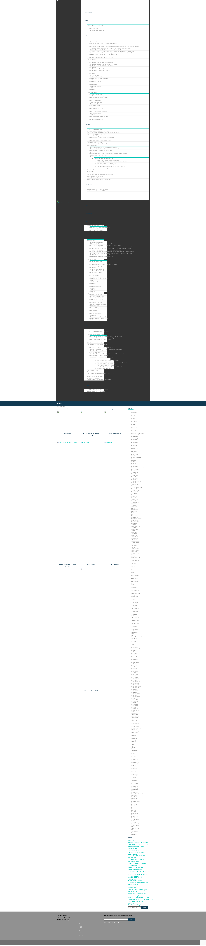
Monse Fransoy (135, 725)
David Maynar (134, 517)
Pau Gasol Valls (135, 758)
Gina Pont (133, 563)
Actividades (87, 124)
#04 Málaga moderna (95, 86)
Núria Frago (134, 740)
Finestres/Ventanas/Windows (135, 869)
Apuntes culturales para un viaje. (95, 25)
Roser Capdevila (135, 797)
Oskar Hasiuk (134, 750)
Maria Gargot (134, 666)
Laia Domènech (135, 623)
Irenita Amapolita (135, 590)
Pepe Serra (134, 768)
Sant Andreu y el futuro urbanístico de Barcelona (102, 156)
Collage (139, 855)
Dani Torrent (134, 512)
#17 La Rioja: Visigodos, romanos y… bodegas (101, 65)
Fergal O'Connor (135, 548)
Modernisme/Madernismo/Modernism (136, 886)
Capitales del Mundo (92, 92)
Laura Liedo (134, 628)
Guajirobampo (134, 571)
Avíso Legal (118, 922)
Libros (86, 20)
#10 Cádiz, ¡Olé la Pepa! (96, 76)
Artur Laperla (134, 451)
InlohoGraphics (134, 589)
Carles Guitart (134, 475)
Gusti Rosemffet (135, 577)
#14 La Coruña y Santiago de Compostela (100, 70)
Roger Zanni (134, 795)
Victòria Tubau (134, 829)
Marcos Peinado (135, 662)
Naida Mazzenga (135, 731)
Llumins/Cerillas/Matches (137, 637)
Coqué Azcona (134, 499)
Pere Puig (133, 771)
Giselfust (133, 566)
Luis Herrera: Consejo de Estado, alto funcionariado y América (112, 161)
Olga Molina (134, 746)
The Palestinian (135, 819)
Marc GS (133, 654)
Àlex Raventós (134, 426)
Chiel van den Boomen (136, 487)
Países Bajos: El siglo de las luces (98, 103)
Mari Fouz (133, 663)
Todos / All (133, 822)
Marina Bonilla (134, 677)
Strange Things (143, 897)
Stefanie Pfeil (134, 813)
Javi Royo (133, 595)
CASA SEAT (132, 855)
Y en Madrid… (88, 184)
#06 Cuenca (93, 83)
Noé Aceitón (134, 737)
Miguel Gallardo (135, 716)
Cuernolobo (134, 506)
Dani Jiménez (134, 511)
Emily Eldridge (134, 536)
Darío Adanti (134, 515)
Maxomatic (133, 702)
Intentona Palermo (94, 107)
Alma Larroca (134, 427)
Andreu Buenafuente (136, 435)
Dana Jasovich (134, 509)
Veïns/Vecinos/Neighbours (136, 905)
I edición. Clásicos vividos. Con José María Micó (101, 57)
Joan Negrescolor (135, 601)
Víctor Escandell (135, 828)
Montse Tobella (135, 726)
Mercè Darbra (134, 705)
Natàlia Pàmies (134, 732)
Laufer (132, 625)
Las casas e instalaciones (96, 42)
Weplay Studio (134, 831)
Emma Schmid (134, 538)
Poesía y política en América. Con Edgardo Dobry (102, 137)
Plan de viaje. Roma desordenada (98, 111)
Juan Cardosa (134, 611)
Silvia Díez (133, 809)
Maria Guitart (134, 668)
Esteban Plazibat (135, 542)
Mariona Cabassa (135, 681)
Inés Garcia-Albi (135, 586)
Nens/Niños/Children (135, 890)
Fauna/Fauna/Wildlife (135, 867)
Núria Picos (133, 741)
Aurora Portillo (134, 454)
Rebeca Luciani (134, 786)
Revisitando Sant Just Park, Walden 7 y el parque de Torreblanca (106, 149)
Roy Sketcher (134, 798)
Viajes (86, 35)
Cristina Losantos (135, 502)
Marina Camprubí (135, 678)
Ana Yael (133, 432)
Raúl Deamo (134, 785)
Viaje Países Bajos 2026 (96, 102)
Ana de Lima (134, 430)
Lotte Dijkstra (134, 638)
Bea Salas (133, 462)
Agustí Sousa (134, 417)
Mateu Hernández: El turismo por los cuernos (108, 160)
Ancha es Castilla (91, 40)
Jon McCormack (134, 602)
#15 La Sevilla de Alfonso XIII (97, 69)
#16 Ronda (93, 67)
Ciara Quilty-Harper (135, 491)
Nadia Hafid (134, 729)
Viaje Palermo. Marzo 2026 (96, 99)
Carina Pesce (134, 471)
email (105, 918)
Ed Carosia (133, 524)
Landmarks (137, 876)
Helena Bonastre (135, 581)
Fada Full (133, 547)
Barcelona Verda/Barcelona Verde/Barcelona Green (138, 845)
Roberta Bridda (134, 792)
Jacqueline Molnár (135, 593)
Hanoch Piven (134, 578)
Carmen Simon (134, 478)
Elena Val (133, 530)
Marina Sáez (134, 680)
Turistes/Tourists (137, 901)
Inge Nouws (134, 587)
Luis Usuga (133, 641)
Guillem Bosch (134, 574)
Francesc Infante (135, 553)
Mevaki (133, 711)
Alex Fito (133, 424)
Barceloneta (132, 849)
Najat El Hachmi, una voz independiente (106, 165)
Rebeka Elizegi (134, 788)
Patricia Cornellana (135, 755)
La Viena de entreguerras (96, 119)
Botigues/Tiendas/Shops (133, 850)
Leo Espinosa (134, 631)
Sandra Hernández (135, 801)
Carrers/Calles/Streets (136, 852)
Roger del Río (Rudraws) (137, 794)
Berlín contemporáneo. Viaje (97, 96)
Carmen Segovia (135, 477)
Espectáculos (90, 171)
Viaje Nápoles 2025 (95, 105)
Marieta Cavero (135, 675)
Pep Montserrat (135, 767)
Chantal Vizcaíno (135, 484)
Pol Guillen (133, 777)
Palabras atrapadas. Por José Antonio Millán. (101, 139)
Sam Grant (133, 800)
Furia (132, 554)
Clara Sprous (134, 496)
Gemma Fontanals (135, 557)
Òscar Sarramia (135, 749)
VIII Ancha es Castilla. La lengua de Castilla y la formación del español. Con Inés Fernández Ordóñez (114, 46)
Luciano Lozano (135, 639)
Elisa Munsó (134, 533)
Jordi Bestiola (134, 604)
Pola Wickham (134, 779)
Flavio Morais (134, 551)
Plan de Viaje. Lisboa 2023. (96, 108)
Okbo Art (133, 744)
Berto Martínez (134, 466)
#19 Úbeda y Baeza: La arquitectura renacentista (102, 62)
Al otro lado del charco (92, 170)
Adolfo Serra (134, 411)
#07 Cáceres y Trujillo (95, 81)
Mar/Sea (133, 651)
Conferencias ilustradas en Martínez (96, 134)
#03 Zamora (93, 87)
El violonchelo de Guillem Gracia (95, 176)
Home (86, 4)
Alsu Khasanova (135, 429)
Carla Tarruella (134, 472)
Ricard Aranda (134, 789)
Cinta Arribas (134, 493)
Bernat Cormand (135, 465)
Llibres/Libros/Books (135, 882)
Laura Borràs (134, 626)
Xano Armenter (134, 832)
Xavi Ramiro (134, 834)
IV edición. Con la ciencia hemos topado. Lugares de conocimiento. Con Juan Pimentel (111, 53)
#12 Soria (92, 73)
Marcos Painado (135, 660)
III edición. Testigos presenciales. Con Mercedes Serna (103, 54)
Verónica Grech (135, 825)
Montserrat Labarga (136, 728)
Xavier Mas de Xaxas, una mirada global (106, 163)
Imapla (132, 584)
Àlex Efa (133, 423)
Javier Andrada (134, 596)
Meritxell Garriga (135, 710)
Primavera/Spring (135, 895)
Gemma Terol (134, 559)
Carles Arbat (134, 474)
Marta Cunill (134, 689)
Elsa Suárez (134, 535)
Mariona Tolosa (135, 684)
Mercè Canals (134, 704)
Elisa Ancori (134, 532)
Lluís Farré (133, 634)
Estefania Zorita (135, 544)
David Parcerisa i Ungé (136, 518)
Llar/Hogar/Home (139, 880)
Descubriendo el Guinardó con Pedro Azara (101, 150)
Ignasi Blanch (134, 583)
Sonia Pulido (134, 812)
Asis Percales (134, 453)
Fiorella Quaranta (135, 550)
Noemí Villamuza (135, 738)
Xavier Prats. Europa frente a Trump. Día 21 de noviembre (111, 166)
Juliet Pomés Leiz (135, 617)
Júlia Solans (134, 616)
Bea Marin (133, 460)
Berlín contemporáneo (95, 100)
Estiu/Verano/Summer (137, 863)
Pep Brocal (133, 765)
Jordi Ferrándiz (134, 605)
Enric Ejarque (134, 539)
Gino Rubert (134, 565)
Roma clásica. (93, 110)
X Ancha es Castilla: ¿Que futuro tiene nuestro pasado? (103, 43)
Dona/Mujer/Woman (136, 859)
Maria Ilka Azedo (135, 671)
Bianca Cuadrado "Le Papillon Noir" (139, 468)
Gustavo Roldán (135, 575)
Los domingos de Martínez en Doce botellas (97, 189)
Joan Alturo (133, 599)
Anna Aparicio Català (136, 439)
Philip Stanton (134, 774)
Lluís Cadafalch (134, 632)
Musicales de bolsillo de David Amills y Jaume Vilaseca (100, 174)
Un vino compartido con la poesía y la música (98, 131)
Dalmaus (133, 508)
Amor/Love (131, 840)
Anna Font (133, 441)
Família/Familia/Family (134, 865)
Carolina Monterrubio (136, 481)
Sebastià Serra (134, 806)
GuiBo (132, 572)
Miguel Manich (134, 717)
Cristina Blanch (134, 500)
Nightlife (145, 889)
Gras (132, 569)
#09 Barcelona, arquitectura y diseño (99, 78)
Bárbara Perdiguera (136, 457)
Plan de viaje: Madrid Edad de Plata (99, 116)
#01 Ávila (92, 91)
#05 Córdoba (93, 84)
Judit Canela (134, 614)
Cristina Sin (133, 503)
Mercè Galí (133, 707)
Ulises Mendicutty (135, 824)
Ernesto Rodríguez (135, 541)
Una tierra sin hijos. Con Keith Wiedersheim (100, 140)
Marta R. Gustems (135, 696)
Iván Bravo (133, 592)
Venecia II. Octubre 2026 (96, 94)
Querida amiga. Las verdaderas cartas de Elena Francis (100, 173)
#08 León (92, 80)
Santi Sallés (134, 803)
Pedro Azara (134, 761)
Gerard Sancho (134, 562)
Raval (140, 895)
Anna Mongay (134, 442)
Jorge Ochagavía (135, 608)
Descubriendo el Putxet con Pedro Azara (100, 155)
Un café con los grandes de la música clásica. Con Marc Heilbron (106, 136)
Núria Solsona (134, 743)
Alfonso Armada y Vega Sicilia (104, 168)
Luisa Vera (133, 643)
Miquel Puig (134, 720)
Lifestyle (132, 879)
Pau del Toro (134, 756)
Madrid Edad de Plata (95, 113)
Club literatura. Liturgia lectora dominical (97, 144)
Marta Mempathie (135, 693)
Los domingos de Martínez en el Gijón (96, 191)
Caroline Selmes (135, 482)
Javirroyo (133, 598)
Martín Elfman (134, 698)
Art (147, 842)
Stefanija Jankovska (136, 814)
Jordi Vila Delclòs (135, 607)
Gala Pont (133, 556)
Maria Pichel (134, 672)
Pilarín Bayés (134, 776)
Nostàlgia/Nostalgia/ (133, 891)
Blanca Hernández (135, 469)
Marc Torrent (134, 657)
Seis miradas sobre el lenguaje (94, 142)
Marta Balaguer (135, 687)
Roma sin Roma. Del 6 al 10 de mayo (99, 97)
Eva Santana (134, 545)
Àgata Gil (133, 415)
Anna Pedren (134, 445)
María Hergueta (135, 669)
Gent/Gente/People (138, 871)
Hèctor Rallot (134, 580)
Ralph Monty (134, 782)
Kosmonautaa (134, 619)
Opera (141, 893)
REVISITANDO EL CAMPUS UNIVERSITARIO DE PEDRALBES (103, 147)
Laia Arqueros (134, 622)
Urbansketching (131, 903)
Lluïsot (132, 635)
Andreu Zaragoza (135, 438)
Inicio (58, 406)
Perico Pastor (134, 773)
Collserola (144, 855)
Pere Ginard (134, 770)
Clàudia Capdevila (135, 497)
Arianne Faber (134, 448)
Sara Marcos (134, 804)
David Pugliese (134, 520)
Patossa (133, 753)
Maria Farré (134, 665)
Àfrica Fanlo (134, 414)
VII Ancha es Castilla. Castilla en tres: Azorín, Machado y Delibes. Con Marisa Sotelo (110, 48)
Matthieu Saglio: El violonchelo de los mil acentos (99, 179)
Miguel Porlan (134, 719)
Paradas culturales (91, 59)
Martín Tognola (134, 699)
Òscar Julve (133, 747)
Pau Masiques (134, 759)
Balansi (133, 456)
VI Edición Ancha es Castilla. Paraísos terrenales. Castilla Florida (105, 49)
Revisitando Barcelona (92, 145)
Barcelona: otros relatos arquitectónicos (100, 27)
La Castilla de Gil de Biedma (97, 30)
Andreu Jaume (134, 436)
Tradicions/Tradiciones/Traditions (140, 899)
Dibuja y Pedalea (135, 521)
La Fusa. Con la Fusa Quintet (94, 177)
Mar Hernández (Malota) (137, 649)
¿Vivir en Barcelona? (95, 152)
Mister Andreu (134, 722)
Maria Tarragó (134, 674)
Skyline (134, 897)
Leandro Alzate (134, 629)
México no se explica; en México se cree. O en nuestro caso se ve (103, 132)
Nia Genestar (134, 735)
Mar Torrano (134, 650)
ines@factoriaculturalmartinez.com (69, 921)
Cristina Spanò (134, 505)
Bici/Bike (139, 849)
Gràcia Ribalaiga (135, 568)
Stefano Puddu (134, 816)
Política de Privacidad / (109, 922)
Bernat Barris (134, 463)
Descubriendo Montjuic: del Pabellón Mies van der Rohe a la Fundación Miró (108, 153)
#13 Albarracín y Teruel (96, 72)
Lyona (132, 644)
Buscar (144, 907)
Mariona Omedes (135, 683)
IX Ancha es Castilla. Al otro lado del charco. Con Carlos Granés (105, 45)
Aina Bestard (134, 418)
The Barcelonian (88, 12)
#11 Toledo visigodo (95, 75)
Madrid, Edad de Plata (95, 28)
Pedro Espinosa (135, 762)
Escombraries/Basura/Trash (133, 861)
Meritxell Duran (134, 708)
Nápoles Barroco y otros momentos (99, 118)
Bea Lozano (134, 459)
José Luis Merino (135, 610)
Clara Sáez (133, 494)
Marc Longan (134, 656)
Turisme (129, 901)
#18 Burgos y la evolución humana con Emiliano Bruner (103, 64)
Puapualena (134, 780)
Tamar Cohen (134, 817)
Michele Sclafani (135, 713)
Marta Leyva (134, 692)
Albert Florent (134, 421)
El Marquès (133, 527)
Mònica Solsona (135, 723)
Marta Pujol (134, 695)
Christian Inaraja (135, 490)
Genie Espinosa (135, 560)
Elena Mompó (134, 529)
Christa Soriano (135, 489)
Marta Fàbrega (134, 690)
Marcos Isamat (134, 659)
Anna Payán (134, 444)
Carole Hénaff (134, 479)
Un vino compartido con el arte (94, 129)
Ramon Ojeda (134, 783)
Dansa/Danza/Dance (132, 857)
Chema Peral (134, 485)
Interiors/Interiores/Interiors (136, 874)
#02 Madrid (93, 89)
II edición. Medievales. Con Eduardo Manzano (101, 56)
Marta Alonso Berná (136, 686)
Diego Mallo (134, 523)
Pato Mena (133, 752)
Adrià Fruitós (134, 412)
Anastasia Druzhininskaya (137, 433)
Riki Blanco (133, 791)
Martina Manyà (134, 701)
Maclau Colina (134, 647)
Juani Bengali (134, 613)
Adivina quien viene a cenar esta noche (103, 158)
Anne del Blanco (135, 447)
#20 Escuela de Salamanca (96, 61)
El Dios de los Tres (135, 526)
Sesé (132, 807)
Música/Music (132, 888)
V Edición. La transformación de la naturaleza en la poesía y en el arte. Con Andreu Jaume (112, 51)
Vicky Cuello (134, 826)
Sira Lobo (133, 810)
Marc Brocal (134, 653)
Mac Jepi (133, 646)
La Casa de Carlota (135, 620)
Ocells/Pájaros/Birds (134, 893)
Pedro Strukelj (134, 764)
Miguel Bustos (134, 714)
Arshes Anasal (134, 450)
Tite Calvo (133, 820)
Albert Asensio (134, 420)
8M (128, 840)
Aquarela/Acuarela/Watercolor (137, 842)
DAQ (132, 514)
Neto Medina (134, 734)
